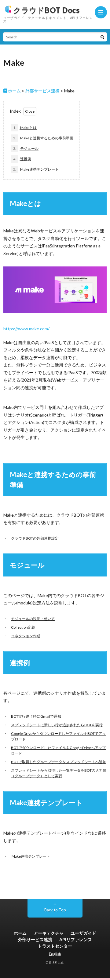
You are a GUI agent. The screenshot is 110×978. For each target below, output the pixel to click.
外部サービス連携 (42, 90)
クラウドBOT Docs (46, 10)
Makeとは (25, 127)
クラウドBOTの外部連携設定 (35, 538)
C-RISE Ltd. (55, 962)
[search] (102, 36)
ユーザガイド (83, 933)
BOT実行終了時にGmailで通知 (36, 716)
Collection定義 (23, 627)
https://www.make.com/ (26, 328)
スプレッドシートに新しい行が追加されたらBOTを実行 (57, 725)
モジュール (25, 148)
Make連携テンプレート (36, 169)
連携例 (22, 159)
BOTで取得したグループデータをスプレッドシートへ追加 (58, 761)
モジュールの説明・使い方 (33, 618)
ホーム (14, 90)
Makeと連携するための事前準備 (43, 138)
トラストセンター (55, 946)
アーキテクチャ (49, 933)
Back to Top (55, 909)
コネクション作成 (25, 636)
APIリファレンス (75, 939)
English (55, 954)
